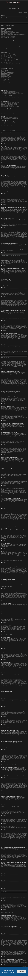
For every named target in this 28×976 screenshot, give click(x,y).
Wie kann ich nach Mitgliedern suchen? (7, 105)
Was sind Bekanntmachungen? (6, 74)
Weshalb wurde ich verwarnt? (5, 61)
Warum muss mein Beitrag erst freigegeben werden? (9, 64)
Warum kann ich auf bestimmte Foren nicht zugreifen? (9, 59)
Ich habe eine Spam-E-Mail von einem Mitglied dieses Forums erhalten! (12, 93)
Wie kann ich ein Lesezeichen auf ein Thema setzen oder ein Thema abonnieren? (13, 111)
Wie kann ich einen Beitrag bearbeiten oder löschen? (9, 54)
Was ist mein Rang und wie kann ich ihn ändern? (8, 48)
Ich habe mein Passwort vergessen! (6, 35)
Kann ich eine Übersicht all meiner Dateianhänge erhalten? (10, 118)
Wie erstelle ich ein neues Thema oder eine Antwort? (9, 53)
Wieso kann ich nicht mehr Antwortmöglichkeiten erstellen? (10, 57)
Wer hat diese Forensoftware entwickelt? (7, 121)
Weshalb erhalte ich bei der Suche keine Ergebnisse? (9, 103)
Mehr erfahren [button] (8, 973)
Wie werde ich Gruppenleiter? (5, 84)
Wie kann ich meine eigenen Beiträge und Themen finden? (10, 106)
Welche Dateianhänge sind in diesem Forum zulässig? (9, 117)
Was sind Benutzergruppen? (5, 82)
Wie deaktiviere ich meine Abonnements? (7, 113)
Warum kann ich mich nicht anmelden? (7, 33)
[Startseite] (14, 2)
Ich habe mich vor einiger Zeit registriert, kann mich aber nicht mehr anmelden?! (13, 34)
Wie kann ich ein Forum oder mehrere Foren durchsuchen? (10, 102)
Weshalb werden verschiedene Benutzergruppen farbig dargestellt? (11, 85)
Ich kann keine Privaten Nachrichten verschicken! (8, 91)
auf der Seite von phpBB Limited (10, 920)
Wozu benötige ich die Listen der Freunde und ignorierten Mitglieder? (11, 96)
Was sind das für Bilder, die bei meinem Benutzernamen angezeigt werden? (12, 46)
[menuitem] (25, 12)
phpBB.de (15, 305)
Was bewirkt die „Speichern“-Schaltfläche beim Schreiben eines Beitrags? (12, 63)
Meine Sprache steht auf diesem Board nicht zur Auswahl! (10, 45)
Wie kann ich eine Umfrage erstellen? (6, 56)
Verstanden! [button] (21, 971)
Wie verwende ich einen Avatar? (6, 47)
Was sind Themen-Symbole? (5, 77)
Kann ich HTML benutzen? (5, 70)
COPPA (9, 179)
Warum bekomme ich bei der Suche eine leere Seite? (9, 104)
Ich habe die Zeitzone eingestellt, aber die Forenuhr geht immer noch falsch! (13, 44)
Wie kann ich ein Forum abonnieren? (6, 112)
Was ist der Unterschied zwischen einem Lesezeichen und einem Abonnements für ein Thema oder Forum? (14, 110)
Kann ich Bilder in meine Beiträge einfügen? (7, 72)
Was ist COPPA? (3, 30)
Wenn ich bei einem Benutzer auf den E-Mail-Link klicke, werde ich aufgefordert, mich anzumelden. (13, 50)
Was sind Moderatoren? (4, 81)
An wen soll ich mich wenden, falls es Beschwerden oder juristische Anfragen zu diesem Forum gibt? (13, 124)
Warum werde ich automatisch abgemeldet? (8, 36)
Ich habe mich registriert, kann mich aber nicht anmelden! (10, 32)
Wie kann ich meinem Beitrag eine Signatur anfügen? (9, 55)
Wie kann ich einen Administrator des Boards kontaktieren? (10, 125)
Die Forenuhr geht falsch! (5, 43)
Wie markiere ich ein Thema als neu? (6, 65)
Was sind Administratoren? (5, 80)
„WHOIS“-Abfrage (4, 941)
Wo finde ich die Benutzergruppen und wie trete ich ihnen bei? (10, 83)
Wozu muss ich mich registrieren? (6, 29)
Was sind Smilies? (3, 71)
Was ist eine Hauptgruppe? (5, 86)
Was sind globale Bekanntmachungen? (7, 73)
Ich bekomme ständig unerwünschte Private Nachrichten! (10, 92)
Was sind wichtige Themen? (5, 75)
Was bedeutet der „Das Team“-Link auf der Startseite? (9, 87)
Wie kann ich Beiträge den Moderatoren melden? (8, 62)
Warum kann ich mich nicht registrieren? (7, 31)
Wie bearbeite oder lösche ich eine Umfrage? (8, 58)
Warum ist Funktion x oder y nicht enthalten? (8, 122)
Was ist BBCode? (3, 69)
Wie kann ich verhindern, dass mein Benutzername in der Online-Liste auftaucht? (13, 42)
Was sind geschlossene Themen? (6, 76)
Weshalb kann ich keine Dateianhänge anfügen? (8, 60)
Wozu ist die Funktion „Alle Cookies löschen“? (8, 37)
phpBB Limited (7, 305)
